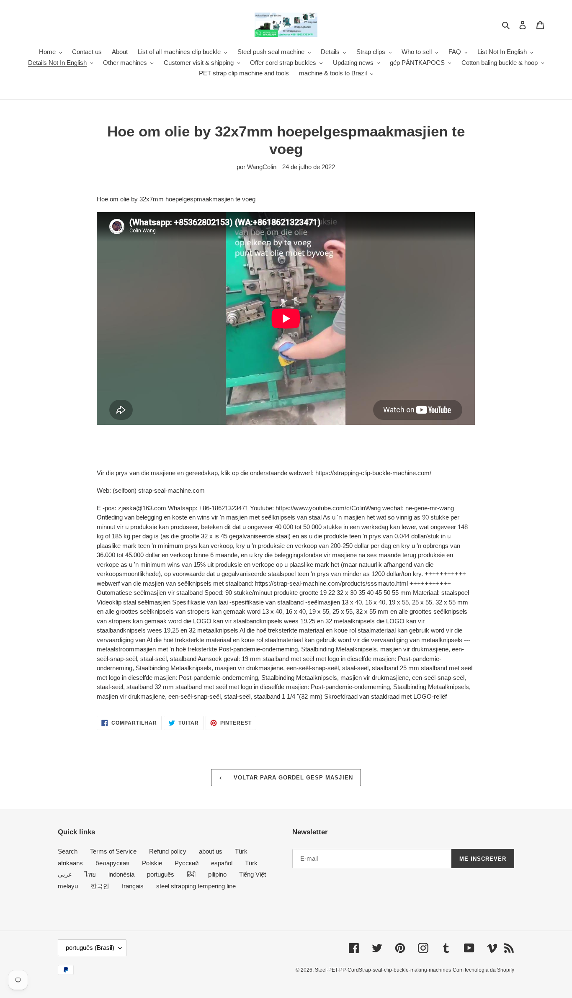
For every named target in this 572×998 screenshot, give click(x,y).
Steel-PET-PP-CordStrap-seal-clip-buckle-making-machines (383, 970)
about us (210, 851)
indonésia (121, 874)
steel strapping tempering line (196, 886)
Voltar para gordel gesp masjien (292, 777)
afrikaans (70, 863)
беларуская (112, 863)
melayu (68, 886)
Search (67, 851)
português (160, 874)
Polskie (152, 863)
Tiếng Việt (252, 874)
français (133, 886)
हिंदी (191, 874)
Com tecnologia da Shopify (483, 970)
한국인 (99, 886)
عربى (65, 874)
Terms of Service (113, 851)
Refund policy (167, 851)
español (221, 863)
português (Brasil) (90, 947)
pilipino (217, 874)
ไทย (90, 874)
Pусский (186, 863)
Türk (241, 851)
